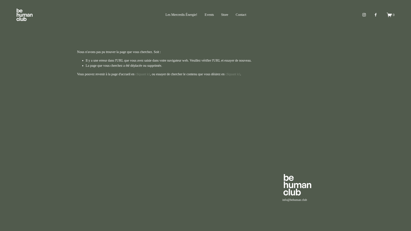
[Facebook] (376, 15)
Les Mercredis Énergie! (181, 14)
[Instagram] (364, 15)
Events (209, 14)
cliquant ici (142, 74)
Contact (241, 14)
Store (224, 14)
